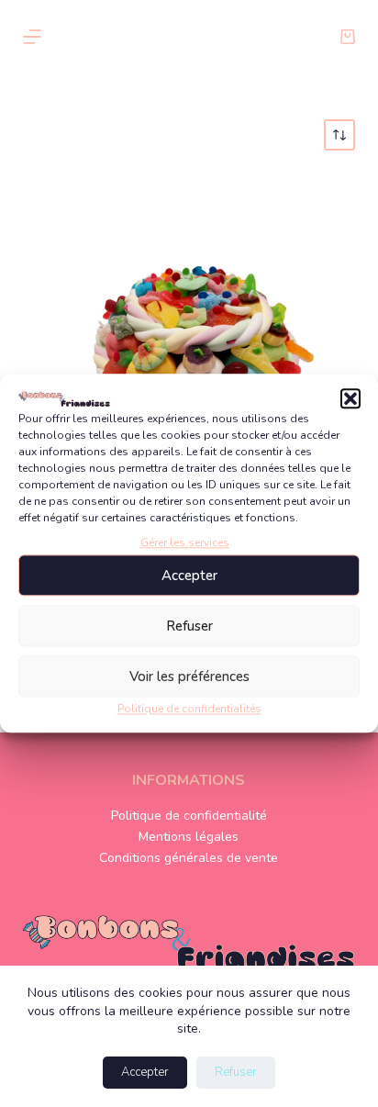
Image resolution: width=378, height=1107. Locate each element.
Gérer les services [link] (184, 542)
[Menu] (32, 37)
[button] (350, 398)
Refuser (189, 626)
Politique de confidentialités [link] (189, 709)
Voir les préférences (189, 676)
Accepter (189, 575)
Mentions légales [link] (189, 836)
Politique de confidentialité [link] (189, 815)
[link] (347, 36)
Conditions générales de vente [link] (188, 858)
